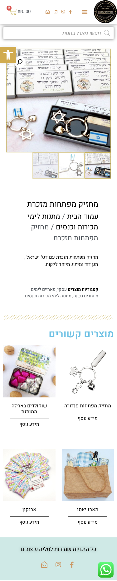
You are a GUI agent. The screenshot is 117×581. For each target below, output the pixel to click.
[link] (8, 55)
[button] (84, 12)
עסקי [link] (62, 289)
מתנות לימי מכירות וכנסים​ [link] (62, 222)
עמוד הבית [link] (82, 216)
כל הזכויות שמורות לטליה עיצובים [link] (58, 549)
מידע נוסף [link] (88, 418)
